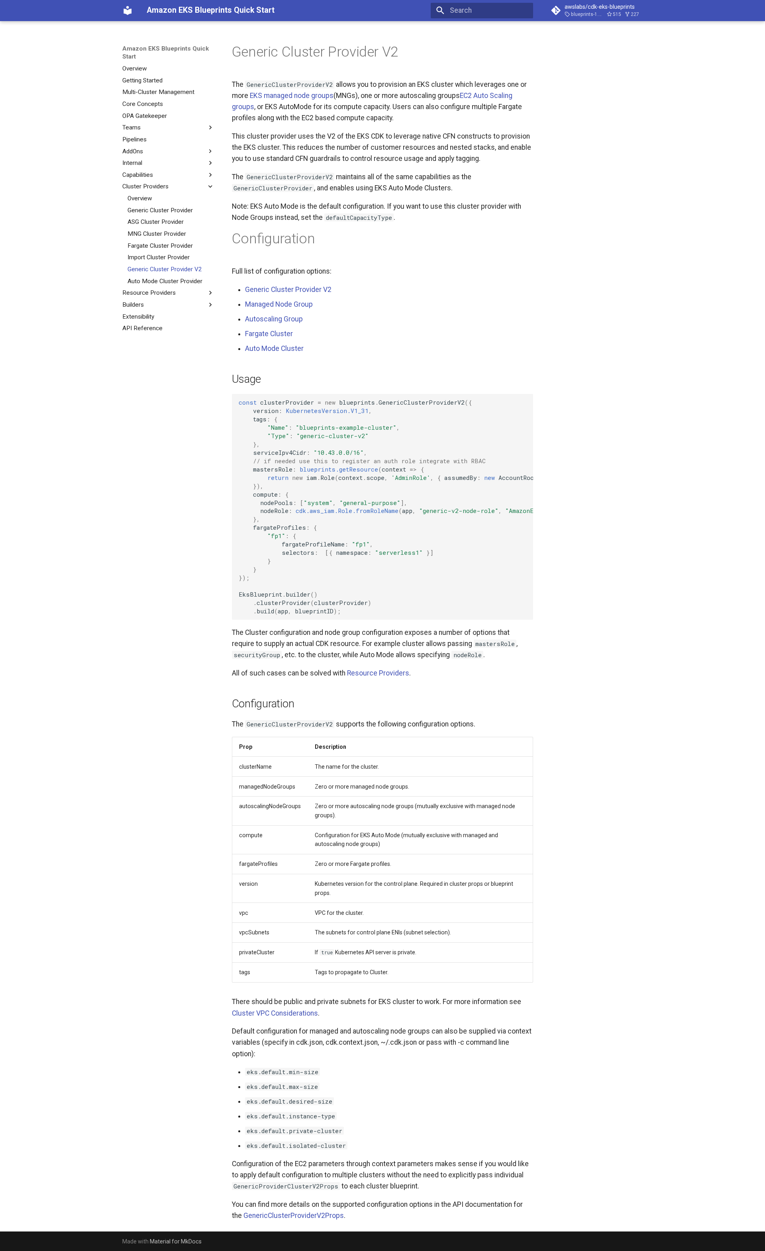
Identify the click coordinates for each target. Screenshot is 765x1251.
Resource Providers (378, 673)
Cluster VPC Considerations (275, 1013)
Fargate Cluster (269, 334)
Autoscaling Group (274, 319)
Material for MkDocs (176, 1241)
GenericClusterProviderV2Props (293, 1216)
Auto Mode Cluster (274, 348)
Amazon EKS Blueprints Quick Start (165, 52)
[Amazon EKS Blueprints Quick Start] (127, 10)
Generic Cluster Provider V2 (288, 290)
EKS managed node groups (291, 96)
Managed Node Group (279, 304)
